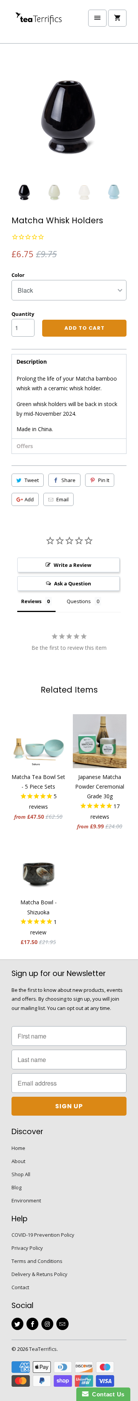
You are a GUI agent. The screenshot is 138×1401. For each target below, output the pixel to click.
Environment (26, 1200)
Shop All (21, 1174)
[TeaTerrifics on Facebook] (32, 1324)
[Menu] (97, 18)
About (18, 1161)
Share (68, 480)
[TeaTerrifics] (42, 24)
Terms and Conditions (37, 1261)
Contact (20, 1287)
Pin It (103, 480)
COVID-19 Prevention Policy (43, 1234)
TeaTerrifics (43, 1348)
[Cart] (117, 18)
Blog (16, 1187)
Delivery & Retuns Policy (39, 1274)
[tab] (69, 361)
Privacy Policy (27, 1247)
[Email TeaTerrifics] (62, 1324)
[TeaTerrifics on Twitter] (17, 1324)
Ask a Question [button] (72, 583)
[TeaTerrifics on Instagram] (47, 1324)
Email (62, 499)
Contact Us (107, 1394)
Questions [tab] (79, 601)
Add (29, 499)
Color (18, 274)
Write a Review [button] (72, 564)
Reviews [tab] (31, 601)
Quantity (23, 313)
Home (18, 1148)
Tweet (32, 480)
